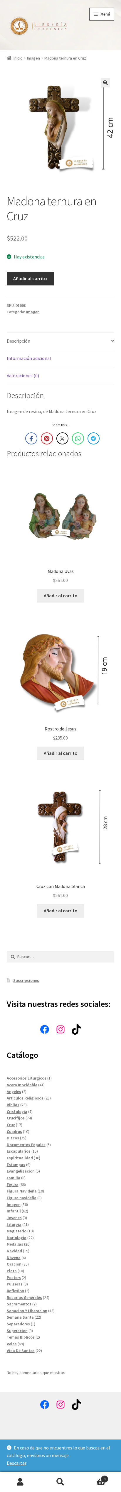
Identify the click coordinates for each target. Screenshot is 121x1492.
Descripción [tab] (18, 341)
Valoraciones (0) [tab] (23, 375)
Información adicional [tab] (29, 358)
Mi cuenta (20, 1482)
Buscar (60, 1482)
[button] (105, 82)
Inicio (18, 58)
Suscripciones (26, 980)
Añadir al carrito (30, 278)
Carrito (93, 1477)
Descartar (16, 1463)
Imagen (33, 58)
